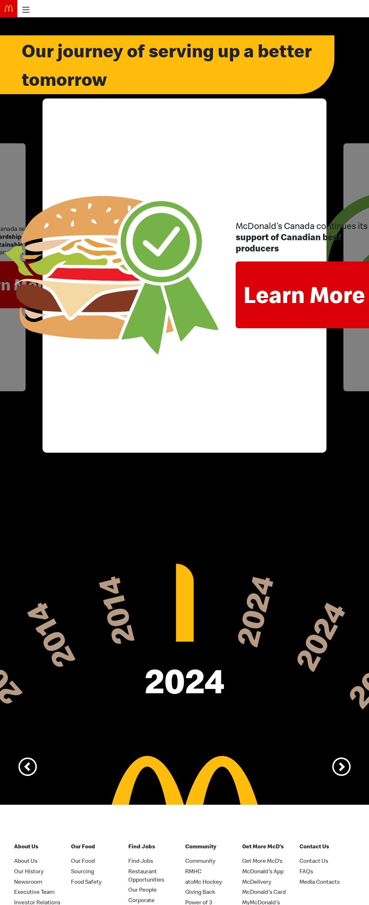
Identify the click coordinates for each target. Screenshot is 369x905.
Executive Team (34, 891)
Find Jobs (140, 860)
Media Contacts (319, 881)
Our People (142, 889)
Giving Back (200, 891)
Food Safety (86, 881)
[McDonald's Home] (8, 8)
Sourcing (82, 871)
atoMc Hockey (203, 881)
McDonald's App (263, 871)
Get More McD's (262, 860)
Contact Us (313, 860)
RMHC (193, 871)
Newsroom (28, 881)
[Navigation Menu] (23, 9)
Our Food (83, 860)
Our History (29, 871)
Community (200, 860)
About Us (25, 860)
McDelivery (256, 881)
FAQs (306, 871)
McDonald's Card (264, 891)
